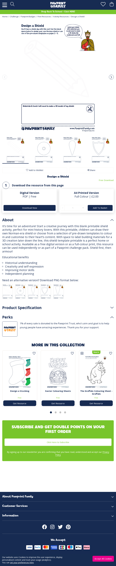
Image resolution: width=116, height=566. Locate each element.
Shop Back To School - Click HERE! (58, 11)
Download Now (29, 207)
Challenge (14, 16)
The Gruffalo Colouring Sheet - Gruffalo (96, 392)
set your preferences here (22, 562)
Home (5, 16)
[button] (111, 77)
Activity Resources (61, 16)
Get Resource (19, 403)
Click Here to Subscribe (58, 442)
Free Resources (44, 16)
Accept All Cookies (103, 558)
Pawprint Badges (28, 16)
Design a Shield (77, 16)
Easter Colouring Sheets (58, 391)
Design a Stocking (19, 391)
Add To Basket (100, 207)
